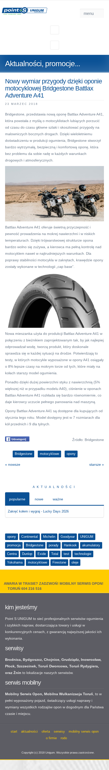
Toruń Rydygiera (83, 666)
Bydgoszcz (32, 660)
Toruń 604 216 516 (25, 589)
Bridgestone (34, 545)
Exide (42, 554)
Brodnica (13, 660)
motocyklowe (37, 562)
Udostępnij (18, 439)
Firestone (59, 562)
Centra (12, 554)
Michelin (49, 537)
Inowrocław (90, 660)
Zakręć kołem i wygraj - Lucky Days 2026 (38, 511)
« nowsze (12, 464)
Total (54, 554)
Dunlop (27, 554)
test (66, 554)
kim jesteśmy (21, 607)
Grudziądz (70, 660)
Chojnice (51, 660)
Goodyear (68, 537)
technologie (83, 554)
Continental (29, 537)
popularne (17, 499)
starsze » (96, 464)
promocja (14, 545)
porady (54, 545)
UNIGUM (86, 537)
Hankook (70, 545)
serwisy (14, 648)
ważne (58, 499)
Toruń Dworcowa (52, 666)
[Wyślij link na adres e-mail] (101, 104)
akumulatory (91, 545)
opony (11, 537)
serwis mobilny (23, 682)
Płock (10, 666)
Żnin (17, 673)
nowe (39, 499)
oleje (74, 562)
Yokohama (15, 562)
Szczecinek (26, 666)
